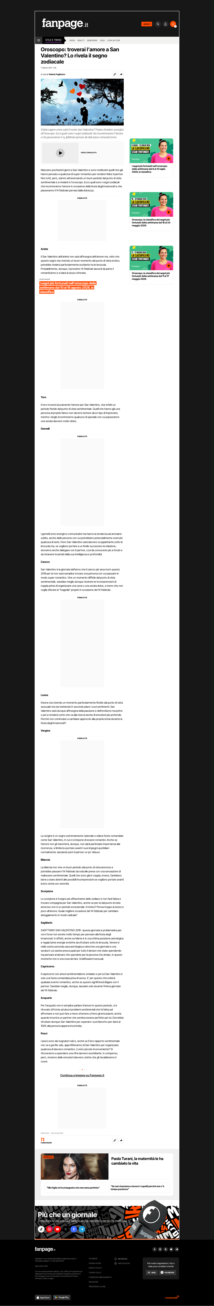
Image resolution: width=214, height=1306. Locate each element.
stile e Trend (53, 39)
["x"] (65, 1229)
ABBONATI (146, 24)
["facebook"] (73, 1229)
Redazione (93, 1282)
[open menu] (38, 40)
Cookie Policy (95, 1272)
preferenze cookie (97, 1286)
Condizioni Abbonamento (100, 1277)
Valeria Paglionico (57, 74)
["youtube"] (57, 1229)
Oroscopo (45, 1133)
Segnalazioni (95, 1263)
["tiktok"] (41, 1229)
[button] (121, 74)
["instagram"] (49, 1229)
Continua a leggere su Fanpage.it (82, 1075)
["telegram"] (82, 1229)
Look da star (113, 40)
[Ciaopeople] (172, 1298)
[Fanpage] (45, 1249)
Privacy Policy (95, 1268)
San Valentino (57, 1133)
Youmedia (93, 1258)
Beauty (81, 40)
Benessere (92, 40)
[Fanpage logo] (61, 24)
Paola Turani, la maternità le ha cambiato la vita (137, 1161)
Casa (102, 40)
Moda (72, 40)
